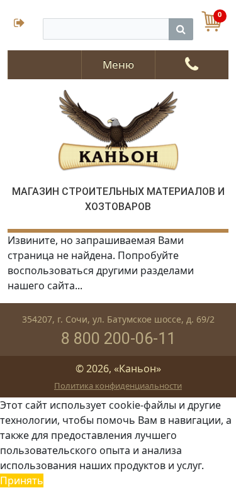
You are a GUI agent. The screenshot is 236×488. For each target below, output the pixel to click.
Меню (118, 64)
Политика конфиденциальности (118, 385)
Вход (25, 24)
